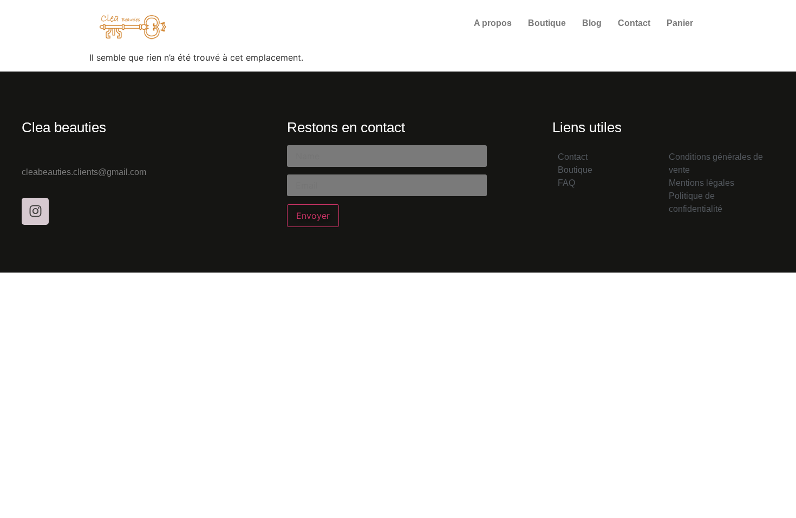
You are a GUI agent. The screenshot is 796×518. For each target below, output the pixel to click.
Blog (592, 23)
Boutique (547, 23)
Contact (634, 23)
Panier (680, 23)
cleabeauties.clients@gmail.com (84, 172)
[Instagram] (35, 211)
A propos (493, 23)
